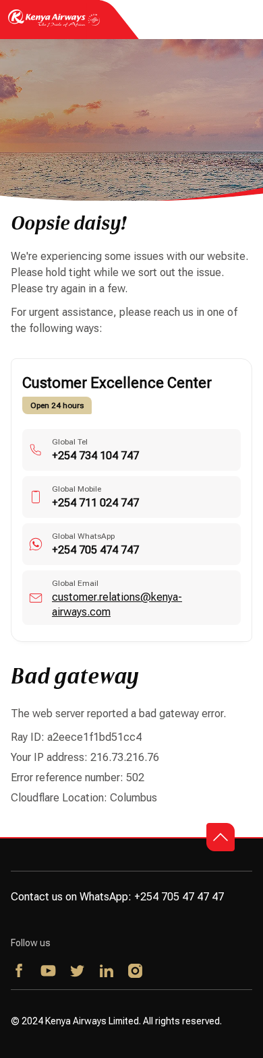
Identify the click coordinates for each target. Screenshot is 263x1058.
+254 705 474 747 (95, 549)
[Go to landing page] (54, 26)
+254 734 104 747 (95, 455)
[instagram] (136, 971)
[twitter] (78, 971)
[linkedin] (107, 971)
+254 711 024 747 (95, 502)
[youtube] (49, 971)
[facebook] (20, 971)
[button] (220, 837)
